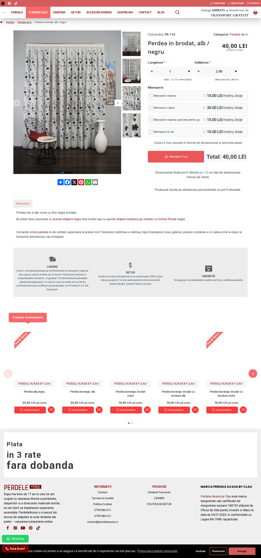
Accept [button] (242, 551)
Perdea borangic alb (82, 391)
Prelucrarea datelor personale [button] (157, 551)
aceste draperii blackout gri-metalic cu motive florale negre (145, 219)
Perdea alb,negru (34, 391)
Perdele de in (25, 22)
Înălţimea (201, 62)
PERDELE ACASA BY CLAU (35, 383)
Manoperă (155, 87)
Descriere (23, 203)
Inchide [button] (201, 551)
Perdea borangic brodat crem (130, 393)
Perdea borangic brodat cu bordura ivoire (226, 393)
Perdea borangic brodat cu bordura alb (178, 393)
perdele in (45, 232)
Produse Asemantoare (28, 317)
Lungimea (155, 62)
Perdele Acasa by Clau (216, 496)
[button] (16, 102)
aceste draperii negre (67, 219)
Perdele (10, 22)
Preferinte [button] (218, 551)
